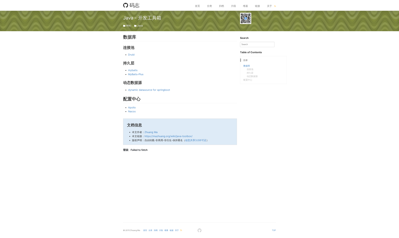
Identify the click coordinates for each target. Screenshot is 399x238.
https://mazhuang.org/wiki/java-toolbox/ (168, 136)
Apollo (132, 107)
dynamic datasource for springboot (149, 89)
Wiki (128, 25)
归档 (221, 5)
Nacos (132, 111)
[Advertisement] (263, 103)
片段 (233, 5)
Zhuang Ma (151, 132)
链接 (257, 5)
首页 (197, 5)
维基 (245, 5)
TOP (274, 230)
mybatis (132, 70)
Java (140, 25)
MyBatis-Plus (135, 74)
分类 (209, 5)
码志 (133, 5)
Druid (131, 54)
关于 (269, 5)
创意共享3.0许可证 (195, 140)
